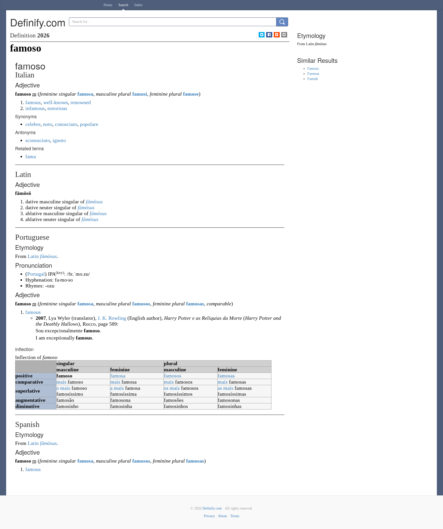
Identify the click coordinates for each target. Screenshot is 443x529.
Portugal (36, 274)
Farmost (313, 74)
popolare (89, 124)
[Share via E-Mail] (284, 35)
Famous (313, 69)
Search (123, 5)
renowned (81, 102)
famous (33, 102)
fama (30, 156)
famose (191, 94)
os (166, 388)
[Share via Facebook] (269, 35)
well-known (55, 102)
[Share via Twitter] (261, 35)
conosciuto (66, 124)
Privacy (209, 516)
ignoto (59, 140)
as (220, 388)
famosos (141, 303)
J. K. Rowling (112, 318)
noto (47, 124)
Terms (234, 516)
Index (138, 5)
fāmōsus (94, 201)
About (222, 516)
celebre (33, 124)
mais (61, 382)
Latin (33, 256)
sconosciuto (37, 140)
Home (108, 5)
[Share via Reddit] (277, 35)
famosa (85, 94)
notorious (57, 108)
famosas (195, 303)
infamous (35, 108)
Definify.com (212, 508)
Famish (312, 79)
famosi (139, 94)
